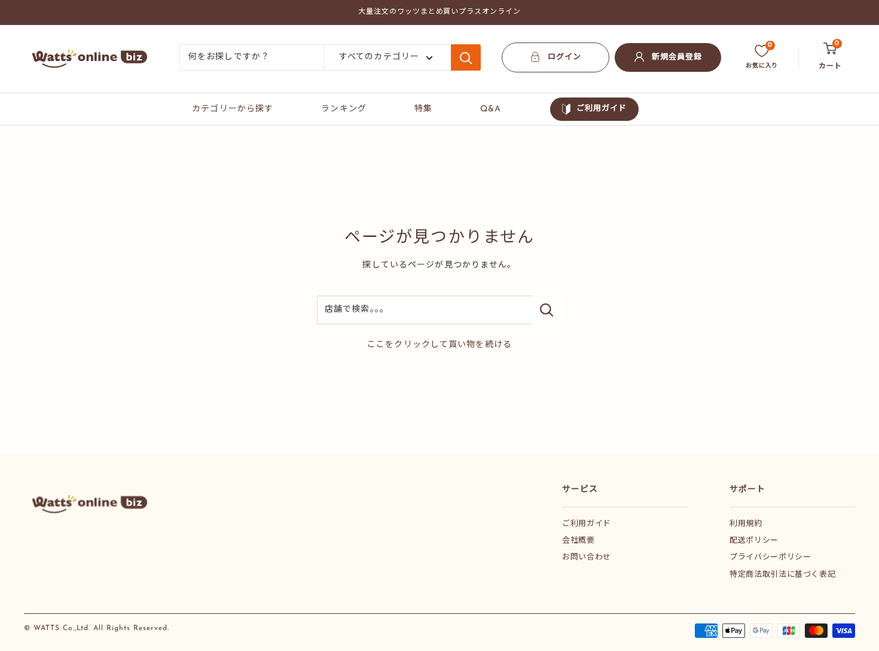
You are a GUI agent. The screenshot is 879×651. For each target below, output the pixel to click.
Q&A (490, 109)
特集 (423, 109)
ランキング (344, 109)
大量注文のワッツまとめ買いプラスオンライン (439, 12)
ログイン (564, 57)
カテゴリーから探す (232, 109)
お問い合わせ (586, 557)
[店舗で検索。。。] (547, 310)
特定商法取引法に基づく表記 (782, 575)
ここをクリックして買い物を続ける (439, 344)
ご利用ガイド (601, 108)
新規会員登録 (677, 57)
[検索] (466, 57)
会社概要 (578, 540)
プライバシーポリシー (770, 557)
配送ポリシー (754, 540)
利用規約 (746, 524)
